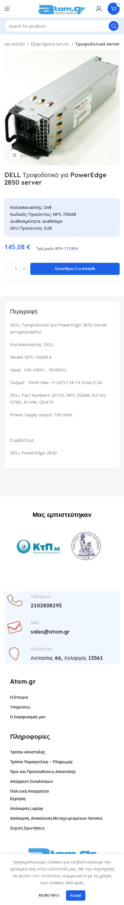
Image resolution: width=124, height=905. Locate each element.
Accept (75, 895)
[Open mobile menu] (7, 8)
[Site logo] (62, 8)
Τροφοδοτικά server (97, 44)
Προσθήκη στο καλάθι (75, 268)
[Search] (114, 26)
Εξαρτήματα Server (50, 44)
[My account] (99, 8)
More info (49, 895)
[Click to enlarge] (14, 155)
